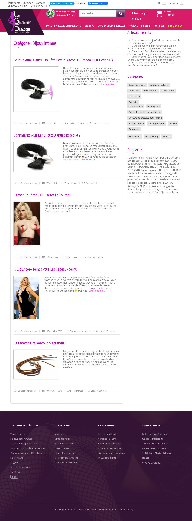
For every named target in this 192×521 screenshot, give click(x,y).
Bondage (171, 160)
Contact (40, 3)
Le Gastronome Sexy (27, 123)
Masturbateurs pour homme (24, 443)
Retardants (134, 129)
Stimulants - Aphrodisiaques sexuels (27, 448)
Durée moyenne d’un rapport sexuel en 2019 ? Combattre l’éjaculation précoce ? (152, 47)
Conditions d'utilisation (109, 443)
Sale (14, 476)
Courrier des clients (159, 84)
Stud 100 (131, 192)
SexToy (168, 182)
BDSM (170, 157)
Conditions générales (108, 438)
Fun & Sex (15, 471)
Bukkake (132, 163)
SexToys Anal (17, 457)
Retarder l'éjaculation (20, 467)
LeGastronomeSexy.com (84, 509)
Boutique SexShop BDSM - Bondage (28, 453)
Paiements (14, 3)
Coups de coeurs (137, 84)
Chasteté (171, 163)
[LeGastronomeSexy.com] (26, 10)
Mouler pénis (141, 176)
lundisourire (168, 169)
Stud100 (175, 189)
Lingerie (87, 331)
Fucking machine (150, 166)
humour (134, 170)
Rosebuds (175, 179)
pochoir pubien (170, 176)
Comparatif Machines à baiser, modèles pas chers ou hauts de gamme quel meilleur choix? (154, 53)
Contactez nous (62, 438)
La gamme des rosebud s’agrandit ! (40, 343)
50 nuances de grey (137, 157)
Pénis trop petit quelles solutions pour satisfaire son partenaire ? (151, 64)
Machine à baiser (137, 173)
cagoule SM (160, 163)
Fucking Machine (156, 123)
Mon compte (60, 434)
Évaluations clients (107, 457)
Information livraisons (65, 453)
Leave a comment (101, 123)
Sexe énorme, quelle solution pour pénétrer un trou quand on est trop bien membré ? (154, 58)
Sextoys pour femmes (21, 438)
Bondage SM (153, 106)
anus (149, 157)
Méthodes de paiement (65, 462)
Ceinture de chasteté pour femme (145, 117)
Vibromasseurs (17, 434)
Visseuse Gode (153, 192)
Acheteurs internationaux (110, 448)
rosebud (164, 179)
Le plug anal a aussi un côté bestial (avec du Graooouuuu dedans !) (63, 60)
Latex (144, 170)
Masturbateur (154, 173)
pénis (130, 179)
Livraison (28, 3)
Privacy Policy (126, 509)
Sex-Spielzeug (151, 136)
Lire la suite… (108, 84)
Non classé (134, 96)
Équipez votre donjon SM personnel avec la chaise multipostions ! (154, 42)
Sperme (131, 189)
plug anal (155, 176)
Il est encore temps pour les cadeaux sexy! (45, 269)
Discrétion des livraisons (66, 457)
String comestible (144, 189)
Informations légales (108, 434)
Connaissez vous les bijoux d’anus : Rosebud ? (47, 135)
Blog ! (137, 18)
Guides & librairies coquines (111, 453)
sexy (141, 185)
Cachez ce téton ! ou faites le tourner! (43, 195)
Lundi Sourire (168, 90)
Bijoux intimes (70, 123)
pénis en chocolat (145, 179)
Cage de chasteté (145, 163)
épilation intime (136, 123)
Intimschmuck (150, 90)
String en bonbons (162, 189)
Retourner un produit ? (65, 443)
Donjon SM (133, 166)
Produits (133, 102)
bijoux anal (139, 160)
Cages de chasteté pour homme (144, 112)
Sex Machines (155, 182)
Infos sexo (134, 90)
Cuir (179, 163)
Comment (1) (91, 183)
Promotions (135, 136)
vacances (140, 192)
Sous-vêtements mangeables (160, 186)
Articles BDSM (159, 157)
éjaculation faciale (169, 192)
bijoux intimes (155, 160)
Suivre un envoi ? (62, 448)
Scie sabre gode (135, 182)
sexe (146, 182)
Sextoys (81, 123)
